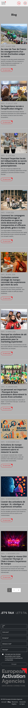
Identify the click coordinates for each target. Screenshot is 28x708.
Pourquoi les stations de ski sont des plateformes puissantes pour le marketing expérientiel (13, 338)
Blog (9, 702)
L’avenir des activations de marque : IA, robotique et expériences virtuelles (13, 504)
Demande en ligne (22, 703)
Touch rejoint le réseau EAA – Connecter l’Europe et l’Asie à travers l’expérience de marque (14, 560)
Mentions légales (15, 703)
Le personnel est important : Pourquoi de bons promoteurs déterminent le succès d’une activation (14, 393)
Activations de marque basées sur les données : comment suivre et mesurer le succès (12, 448)
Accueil (3, 702)
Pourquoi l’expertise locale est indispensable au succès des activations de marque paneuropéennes (14, 162)
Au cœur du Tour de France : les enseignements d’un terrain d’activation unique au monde (14, 53)
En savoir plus (7, 70)
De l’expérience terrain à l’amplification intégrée (12, 107)
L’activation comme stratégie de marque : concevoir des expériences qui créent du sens (13, 281)
